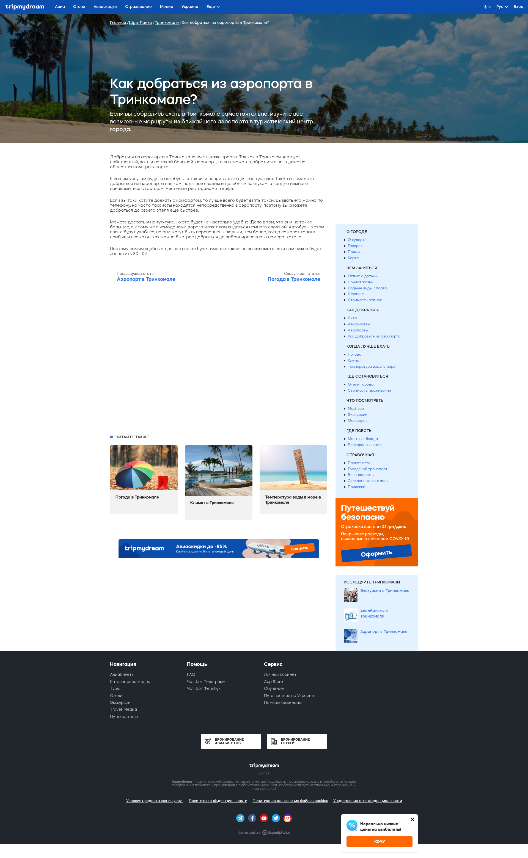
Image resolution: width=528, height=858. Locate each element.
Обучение (274, 688)
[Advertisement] (218, 364)
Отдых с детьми (363, 276)
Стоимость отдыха (365, 300)
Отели (116, 696)
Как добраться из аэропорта (374, 336)
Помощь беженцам (283, 702)
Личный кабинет (280, 674)
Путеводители (124, 716)
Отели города (360, 384)
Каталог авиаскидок (130, 681)
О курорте (357, 240)
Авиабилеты (359, 324)
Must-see (356, 408)
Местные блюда (363, 439)
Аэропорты (358, 330)
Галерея (355, 246)
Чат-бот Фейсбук (204, 688)
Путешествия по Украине (289, 696)
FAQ (191, 674)
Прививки (356, 487)
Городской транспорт (367, 469)
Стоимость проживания (369, 390)
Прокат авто (359, 463)
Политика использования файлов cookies (290, 800)
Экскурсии (357, 414)
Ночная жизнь (360, 282)
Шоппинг (356, 294)
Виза (352, 318)
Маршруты (357, 420)
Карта (353, 258)
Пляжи (354, 252)
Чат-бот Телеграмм (206, 681)
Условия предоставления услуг (154, 800)
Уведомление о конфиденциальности (367, 800)
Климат (354, 360)
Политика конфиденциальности (218, 800)
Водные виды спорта (367, 288)
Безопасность (361, 475)
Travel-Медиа (123, 709)
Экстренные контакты (368, 481)
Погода (354, 354)
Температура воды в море (371, 366)
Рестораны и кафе (365, 445)
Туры (115, 688)
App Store (273, 681)
